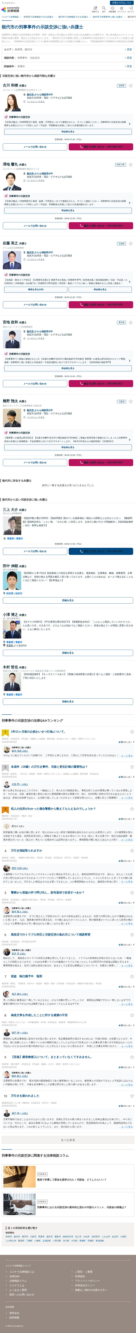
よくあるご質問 (18, 1290)
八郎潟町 (57, 1240)
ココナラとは (16, 1285)
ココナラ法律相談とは (21, 1271)
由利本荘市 (68, 1236)
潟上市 (78, 1236)
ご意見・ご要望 (83, 1271)
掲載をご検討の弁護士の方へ (91, 1290)
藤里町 (21, 1240)
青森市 (19, 538)
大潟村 (74, 1240)
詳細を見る (68, 600)
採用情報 (14, 1317)
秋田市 (18, 593)
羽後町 (90, 1240)
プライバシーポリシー (87, 1280)
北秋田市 (95, 1236)
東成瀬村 (100, 1240)
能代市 (31, 94)
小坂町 (123, 1236)
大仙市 (86, 1236)
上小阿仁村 (11, 1240)
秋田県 (9, 593)
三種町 (29, 1240)
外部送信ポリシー (85, 1285)
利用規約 (80, 1276)
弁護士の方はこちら (121, 2)
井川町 (66, 1240)
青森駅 (10, 645)
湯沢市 (49, 1236)
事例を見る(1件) (36, 289)
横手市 (25, 1236)
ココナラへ (9, 3)
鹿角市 (58, 1236)
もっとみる (68, 1139)
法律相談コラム (18, 1280)
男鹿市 (41, 1236)
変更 (129, 49)
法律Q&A (14, 1276)
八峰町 (37, 1240)
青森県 (10, 538)
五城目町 (46, 1240)
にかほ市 (106, 1236)
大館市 (33, 1236)
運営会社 (14, 1313)
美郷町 (82, 1240)
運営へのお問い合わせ (21, 1294)
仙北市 (115, 1236)
